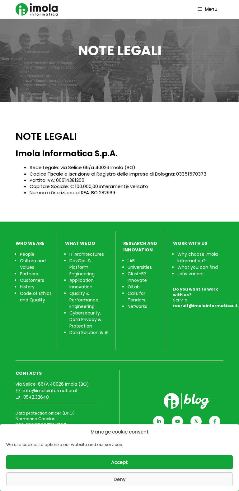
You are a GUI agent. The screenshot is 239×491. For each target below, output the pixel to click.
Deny (120, 479)
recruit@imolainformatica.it (205, 306)
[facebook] (214, 421)
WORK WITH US (190, 243)
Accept (119, 462)
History (27, 287)
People (27, 254)
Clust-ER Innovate (137, 277)
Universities (140, 267)
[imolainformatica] (42, 9)
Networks (137, 306)
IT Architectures (86, 254)
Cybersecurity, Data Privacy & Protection (85, 319)
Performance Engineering (83, 303)
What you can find (197, 267)
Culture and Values (33, 264)
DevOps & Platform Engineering (82, 267)
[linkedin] (158, 421)
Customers (32, 280)
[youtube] (177, 421)
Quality (77, 293)
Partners (29, 274)
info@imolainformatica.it (50, 391)
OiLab (134, 287)
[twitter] (196, 421)
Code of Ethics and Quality (36, 296)
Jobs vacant (190, 274)
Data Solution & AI (88, 332)
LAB (131, 261)
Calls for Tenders (136, 296)
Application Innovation (81, 283)
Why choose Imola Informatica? (197, 257)
